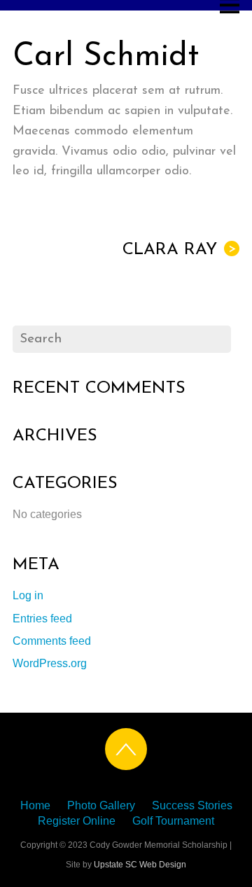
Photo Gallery (101, 805)
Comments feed (52, 641)
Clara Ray (179, 250)
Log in (28, 595)
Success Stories (192, 805)
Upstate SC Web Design (140, 864)
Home (35, 805)
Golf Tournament (173, 821)
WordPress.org (50, 663)
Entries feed (42, 618)
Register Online (76, 821)
